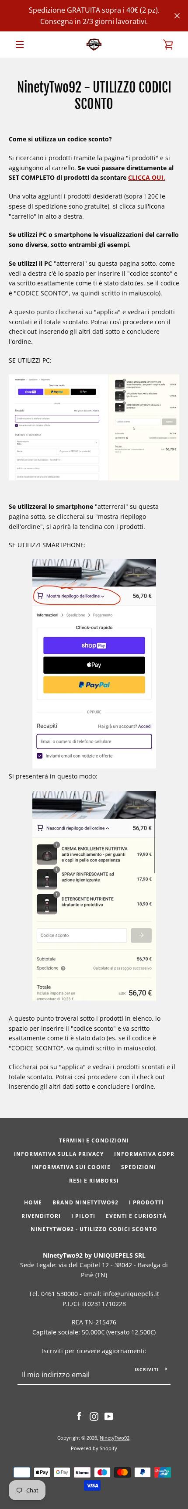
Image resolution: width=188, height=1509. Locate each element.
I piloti (83, 1216)
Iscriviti (147, 1369)
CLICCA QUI (146, 177)
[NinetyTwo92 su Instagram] (94, 1416)
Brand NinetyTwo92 (85, 1202)
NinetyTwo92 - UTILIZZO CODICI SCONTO (94, 1229)
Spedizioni (138, 1167)
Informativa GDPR (144, 1154)
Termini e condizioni (94, 1140)
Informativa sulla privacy (59, 1154)
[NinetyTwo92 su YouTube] (108, 1416)
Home (33, 1202)
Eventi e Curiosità (136, 1216)
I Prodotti (146, 1202)
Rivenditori (41, 1216)
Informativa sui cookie (71, 1167)
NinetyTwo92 (114, 1437)
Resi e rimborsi (94, 1180)
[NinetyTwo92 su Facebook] (79, 1416)
